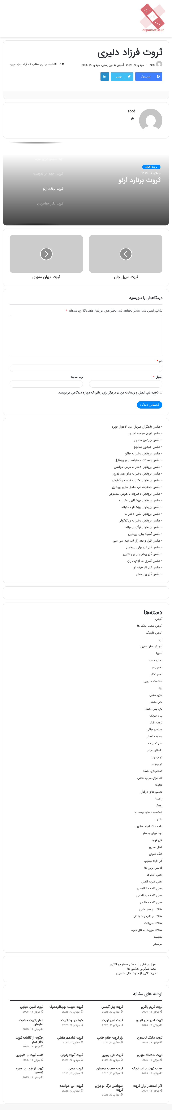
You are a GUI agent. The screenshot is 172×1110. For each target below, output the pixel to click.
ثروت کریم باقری (151, 1007)
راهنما (158, 798)
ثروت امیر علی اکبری (149, 1020)
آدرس (158, 619)
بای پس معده (153, 709)
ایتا (160, 688)
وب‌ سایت (76, 377)
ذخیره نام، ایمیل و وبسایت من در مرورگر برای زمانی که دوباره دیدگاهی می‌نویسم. (108, 392)
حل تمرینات (155, 743)
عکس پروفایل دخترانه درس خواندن (137, 467)
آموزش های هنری (151, 646)
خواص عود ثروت (72, 1020)
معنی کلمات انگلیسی (149, 888)
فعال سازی (155, 847)
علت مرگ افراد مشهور (149, 826)
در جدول (156, 757)
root (152, 65)
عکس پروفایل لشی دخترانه (142, 514)
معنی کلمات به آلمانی (149, 895)
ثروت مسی (76, 1068)
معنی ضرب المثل (151, 881)
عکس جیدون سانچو (147, 440)
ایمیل (157, 377)
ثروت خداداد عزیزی (149, 1055)
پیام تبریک (156, 715)
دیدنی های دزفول (151, 791)
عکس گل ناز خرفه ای (146, 568)
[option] (86, 183)
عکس (159, 819)
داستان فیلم (154, 750)
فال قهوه (157, 840)
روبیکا (159, 805)
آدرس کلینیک (154, 632)
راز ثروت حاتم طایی (110, 1038)
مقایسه (158, 937)
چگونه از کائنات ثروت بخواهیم (29, 1040)
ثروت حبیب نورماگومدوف (66, 1007)
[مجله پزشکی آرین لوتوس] (153, 18)
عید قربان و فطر (152, 833)
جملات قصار (154, 736)
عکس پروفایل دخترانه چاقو (142, 454)
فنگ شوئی (155, 854)
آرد (160, 639)
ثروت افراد (151, 167)
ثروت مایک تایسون (149, 1038)
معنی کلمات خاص (151, 902)
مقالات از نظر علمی (150, 909)
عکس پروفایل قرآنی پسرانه (142, 527)
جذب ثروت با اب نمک (147, 1068)
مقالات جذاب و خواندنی (147, 916)
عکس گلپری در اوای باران (143, 561)
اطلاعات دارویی (153, 681)
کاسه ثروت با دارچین (29, 1055)
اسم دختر (156, 674)
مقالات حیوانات (153, 923)
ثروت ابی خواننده (71, 1086)
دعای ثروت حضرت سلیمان (31, 1022)
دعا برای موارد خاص (149, 778)
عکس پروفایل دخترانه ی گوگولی (139, 521)
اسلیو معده (155, 660)
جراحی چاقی (154, 729)
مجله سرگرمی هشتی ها (141, 969)
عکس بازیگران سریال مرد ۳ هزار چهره (136, 427)
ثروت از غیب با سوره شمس (29, 1070)
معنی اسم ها (154, 874)
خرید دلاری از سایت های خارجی (136, 973)
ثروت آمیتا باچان (71, 1055)
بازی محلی (155, 695)
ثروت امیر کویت (112, 1020)
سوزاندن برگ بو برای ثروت (109, 1088)
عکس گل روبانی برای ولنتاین (141, 554)
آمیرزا (159, 653)
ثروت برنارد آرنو (139, 180)
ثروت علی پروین (112, 1055)
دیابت (158, 785)
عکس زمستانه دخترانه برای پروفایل (137, 460)
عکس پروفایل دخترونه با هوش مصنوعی (134, 494)
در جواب (157, 764)
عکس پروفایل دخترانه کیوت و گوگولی (136, 480)
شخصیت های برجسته (148, 812)
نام (159, 361)
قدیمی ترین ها (153, 868)
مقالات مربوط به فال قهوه (146, 930)
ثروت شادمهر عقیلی (70, 1038)
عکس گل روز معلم (148, 574)
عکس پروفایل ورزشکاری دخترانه (139, 500)
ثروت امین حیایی (31, 1007)
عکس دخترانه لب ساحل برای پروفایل (136, 487)
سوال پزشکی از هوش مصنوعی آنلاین (133, 964)
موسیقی (157, 944)
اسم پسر (157, 667)
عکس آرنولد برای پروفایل (144, 534)
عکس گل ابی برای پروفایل (143, 547)
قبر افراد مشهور (153, 861)
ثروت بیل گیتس (112, 1007)
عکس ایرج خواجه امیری (144, 433)
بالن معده (156, 702)
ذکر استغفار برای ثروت (147, 1086)
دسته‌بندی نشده (152, 771)
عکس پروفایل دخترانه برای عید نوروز (136, 474)
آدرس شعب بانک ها (149, 626)
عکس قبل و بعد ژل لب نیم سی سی (136, 541)
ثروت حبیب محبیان (109, 1068)
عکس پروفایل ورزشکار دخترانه (140, 507)
